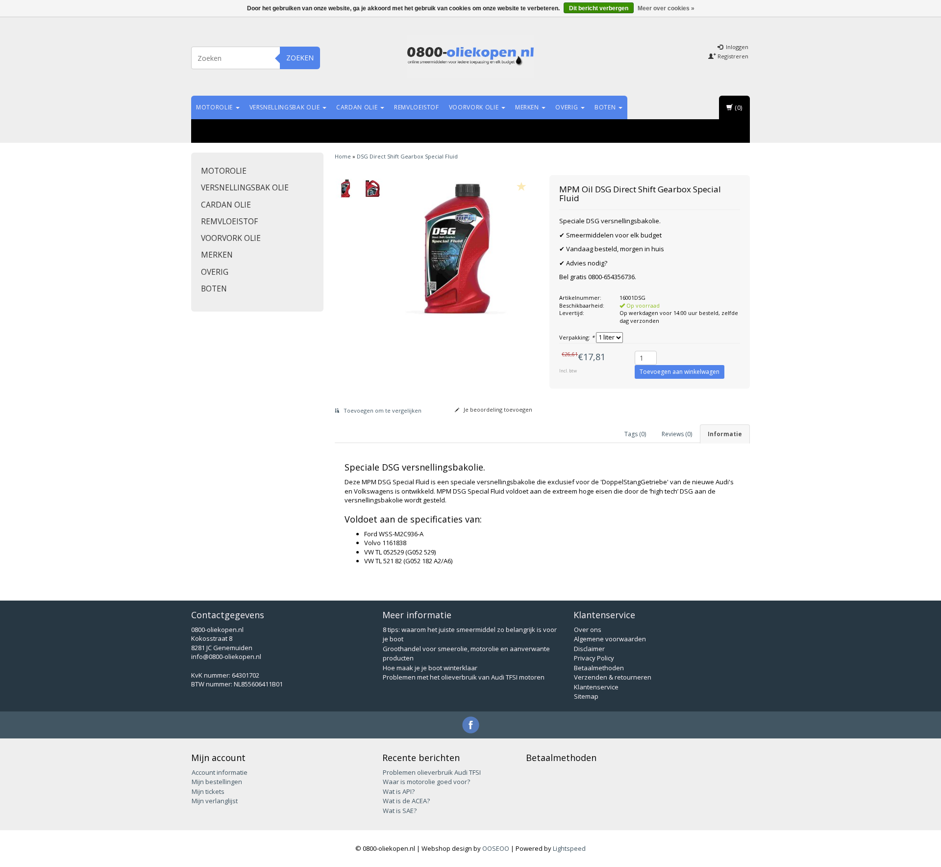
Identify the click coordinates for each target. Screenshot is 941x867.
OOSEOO (495, 848)
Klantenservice (596, 687)
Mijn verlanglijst (215, 800)
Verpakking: (576, 337)
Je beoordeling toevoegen (497, 409)
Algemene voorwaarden (610, 638)
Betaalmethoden (599, 667)
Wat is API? (399, 791)
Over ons (587, 629)
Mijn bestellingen (217, 781)
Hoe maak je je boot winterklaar (430, 667)
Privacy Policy (594, 658)
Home (343, 156)
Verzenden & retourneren (612, 677)
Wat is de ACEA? (406, 800)
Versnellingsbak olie (285, 107)
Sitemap (586, 696)
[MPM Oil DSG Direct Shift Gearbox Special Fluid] (345, 188)
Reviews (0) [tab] (677, 434)
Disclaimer (589, 648)
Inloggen (736, 47)
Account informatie (220, 772)
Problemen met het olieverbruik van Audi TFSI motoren (464, 677)
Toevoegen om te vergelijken (381, 410)
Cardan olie (357, 107)
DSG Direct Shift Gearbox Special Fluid (407, 156)
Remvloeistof (416, 107)
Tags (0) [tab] (635, 434)
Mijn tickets (208, 791)
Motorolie (215, 107)
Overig (567, 107)
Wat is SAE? (400, 810)
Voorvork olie (474, 107)
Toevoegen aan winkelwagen (679, 372)
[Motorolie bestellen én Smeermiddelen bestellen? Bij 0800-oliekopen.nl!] (470, 56)
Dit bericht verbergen (598, 8)
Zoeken (300, 57)
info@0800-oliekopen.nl (226, 656)
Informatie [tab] (725, 434)
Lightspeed (569, 848)
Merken (528, 107)
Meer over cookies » (666, 8)
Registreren (732, 56)
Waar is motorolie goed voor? (426, 781)
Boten (606, 107)
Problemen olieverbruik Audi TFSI (432, 772)
